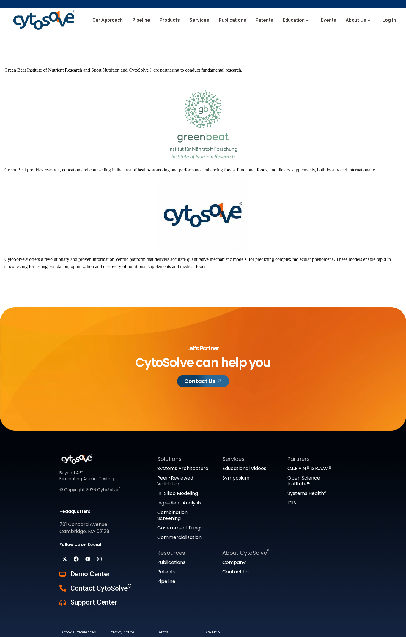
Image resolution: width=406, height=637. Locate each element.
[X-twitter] (64, 559)
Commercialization (179, 537)
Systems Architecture (182, 468)
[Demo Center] (62, 574)
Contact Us (235, 571)
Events (328, 20)
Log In (389, 20)
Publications (232, 20)
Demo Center (90, 574)
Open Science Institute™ (303, 480)
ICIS (291, 502)
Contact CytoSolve (101, 588)
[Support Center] (62, 602)
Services (199, 20)
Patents (264, 20)
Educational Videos (244, 468)
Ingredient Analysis (179, 502)
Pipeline (141, 20)
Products (170, 20)
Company (234, 562)
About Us (356, 20)
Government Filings (180, 527)
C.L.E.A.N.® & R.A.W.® (309, 468)
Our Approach (107, 20)
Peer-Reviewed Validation (175, 480)
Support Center (93, 602)
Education (294, 20)
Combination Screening (172, 515)
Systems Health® (306, 493)
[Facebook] (76, 559)
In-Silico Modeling (177, 493)
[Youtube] (88, 559)
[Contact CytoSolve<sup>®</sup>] (62, 588)
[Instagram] (99, 559)
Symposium (235, 477)
